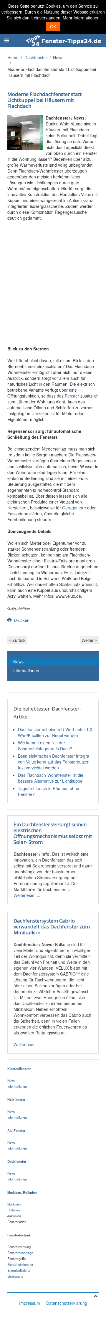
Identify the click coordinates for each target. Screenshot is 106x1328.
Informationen (26, 670)
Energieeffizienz (18, 1270)
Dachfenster (35, 57)
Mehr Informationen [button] (81, 18)
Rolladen (13, 1210)
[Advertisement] (53, 280)
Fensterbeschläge (20, 1252)
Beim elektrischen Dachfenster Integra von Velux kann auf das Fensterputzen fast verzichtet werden (54, 762)
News (58, 57)
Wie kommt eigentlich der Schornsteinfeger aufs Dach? (45, 745)
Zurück (18, 640)
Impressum (29, 1303)
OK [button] (53, 26)
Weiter (88, 640)
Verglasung (15, 1276)
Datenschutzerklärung (66, 1303)
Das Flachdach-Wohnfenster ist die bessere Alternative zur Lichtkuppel (50, 778)
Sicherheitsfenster (20, 1264)
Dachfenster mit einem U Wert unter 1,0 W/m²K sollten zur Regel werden (55, 732)
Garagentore (74, 508)
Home (13, 57)
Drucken (21, 620)
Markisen (14, 1204)
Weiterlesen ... (27, 895)
